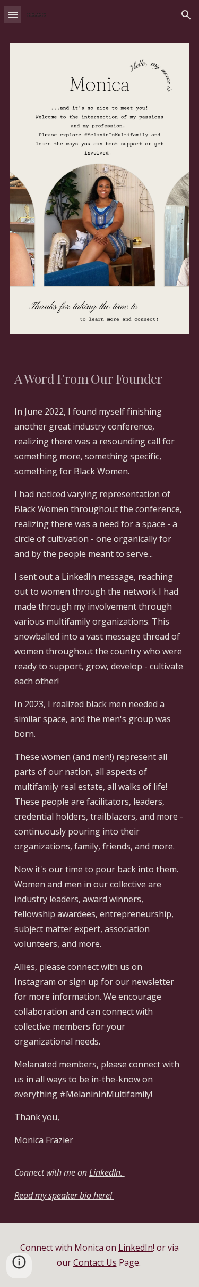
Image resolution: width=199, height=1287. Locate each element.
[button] (12, 14)
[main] (99, 378)
